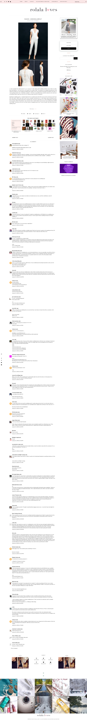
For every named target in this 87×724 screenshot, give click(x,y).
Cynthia (13, 212)
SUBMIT (68, 48)
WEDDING (37, 17)
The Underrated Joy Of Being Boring (16, 131)
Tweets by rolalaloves (68, 161)
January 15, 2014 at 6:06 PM (17, 416)
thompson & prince (21, 561)
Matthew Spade (15, 546)
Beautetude (14, 466)
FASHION (28, 17)
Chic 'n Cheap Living (16, 245)
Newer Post (15, 137)
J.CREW (31, 17)
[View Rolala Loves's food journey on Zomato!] (69, 175)
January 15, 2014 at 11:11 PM (18, 491)
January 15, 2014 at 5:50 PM (17, 408)
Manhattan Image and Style (17, 354)
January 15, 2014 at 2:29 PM (17, 325)
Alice (13, 533)
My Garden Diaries (15, 474)
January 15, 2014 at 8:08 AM (17, 218)
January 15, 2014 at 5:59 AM (17, 165)
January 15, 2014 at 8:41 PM (17, 433)
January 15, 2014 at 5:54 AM (17, 157)
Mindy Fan (14, 581)
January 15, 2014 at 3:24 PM (17, 335)
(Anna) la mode (15, 566)
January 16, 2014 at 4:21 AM (17, 501)
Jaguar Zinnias (15, 420)
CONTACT (32, 1)
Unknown (14, 280)
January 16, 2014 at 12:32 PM (18, 543)
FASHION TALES (15, 152)
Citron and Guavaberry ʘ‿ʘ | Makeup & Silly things (26, 601)
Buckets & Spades (15, 552)
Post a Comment (14, 648)
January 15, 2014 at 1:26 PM (17, 304)
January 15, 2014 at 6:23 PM (17, 426)
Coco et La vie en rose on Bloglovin (19, 348)
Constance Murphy (16, 392)
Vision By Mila (15, 642)
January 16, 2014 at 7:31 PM (17, 577)
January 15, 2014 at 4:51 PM (17, 371)
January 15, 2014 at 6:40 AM (17, 181)
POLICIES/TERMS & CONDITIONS (42, 1)
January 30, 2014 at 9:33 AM (17, 639)
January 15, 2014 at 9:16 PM (17, 450)
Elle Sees (14, 221)
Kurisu (13, 401)
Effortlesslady (15, 412)
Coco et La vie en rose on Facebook (19, 349)
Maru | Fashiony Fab (16, 513)
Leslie (13, 522)
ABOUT (26, 1)
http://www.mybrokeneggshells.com (19, 588)
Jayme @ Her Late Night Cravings (18, 454)
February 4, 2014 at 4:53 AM (17, 645)
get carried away (15, 296)
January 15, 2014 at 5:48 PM (17, 398)
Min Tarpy (14, 176)
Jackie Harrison (15, 168)
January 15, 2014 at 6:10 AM (17, 173)
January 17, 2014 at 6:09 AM (17, 615)
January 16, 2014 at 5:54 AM (17, 509)
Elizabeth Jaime (15, 557)
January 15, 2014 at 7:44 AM (17, 198)
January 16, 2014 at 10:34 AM (18, 518)
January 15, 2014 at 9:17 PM (17, 462)
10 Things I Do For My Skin (68, 138)
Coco (13, 339)
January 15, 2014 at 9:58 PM (17, 480)
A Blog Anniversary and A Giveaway (68, 114)
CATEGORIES (54, 1)
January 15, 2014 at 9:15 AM (17, 246)
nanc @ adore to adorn (16, 444)
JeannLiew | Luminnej (16, 628)
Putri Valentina (15, 143)
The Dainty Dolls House (16, 160)
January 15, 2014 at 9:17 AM (17, 257)
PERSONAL (34, 17)
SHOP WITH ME (63, 1)
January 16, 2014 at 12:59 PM (18, 553)
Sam (13, 383)
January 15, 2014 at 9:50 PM (17, 470)
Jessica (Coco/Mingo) (16, 375)
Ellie (13, 430)
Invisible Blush (25, 406)
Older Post (51, 137)
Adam (13, 228)
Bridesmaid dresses (16, 484)
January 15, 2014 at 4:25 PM (17, 362)
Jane (13, 270)
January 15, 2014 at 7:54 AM (17, 208)
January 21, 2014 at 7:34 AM (17, 625)
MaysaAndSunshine (16, 250)
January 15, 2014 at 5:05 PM (17, 388)
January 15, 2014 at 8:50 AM (17, 225)
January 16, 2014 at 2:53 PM (17, 562)
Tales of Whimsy (15, 635)
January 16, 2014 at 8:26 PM (17, 603)
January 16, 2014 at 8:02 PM (17, 590)
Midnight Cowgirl (15, 437)
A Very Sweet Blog (15, 261)
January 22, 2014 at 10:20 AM (18, 632)
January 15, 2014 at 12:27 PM (18, 266)
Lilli (12, 202)
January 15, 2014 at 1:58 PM (17, 317)
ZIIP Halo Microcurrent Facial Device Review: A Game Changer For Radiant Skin (68, 157)
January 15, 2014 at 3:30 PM (17, 350)
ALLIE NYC (14, 308)
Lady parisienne (15, 289)
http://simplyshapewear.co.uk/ (34, 500)
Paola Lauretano (15, 321)
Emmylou (14, 194)
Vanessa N (14, 594)
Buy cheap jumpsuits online (17, 621)
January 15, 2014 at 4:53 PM (17, 379)
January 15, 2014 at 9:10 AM (17, 233)
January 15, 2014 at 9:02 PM (17, 440)
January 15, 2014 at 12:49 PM (18, 286)
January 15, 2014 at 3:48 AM (17, 149)
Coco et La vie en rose (16, 346)
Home (21, 1)
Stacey (13, 505)
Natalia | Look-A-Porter (16, 185)
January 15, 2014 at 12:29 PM (18, 276)
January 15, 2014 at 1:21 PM (17, 293)
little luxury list (15, 236)
